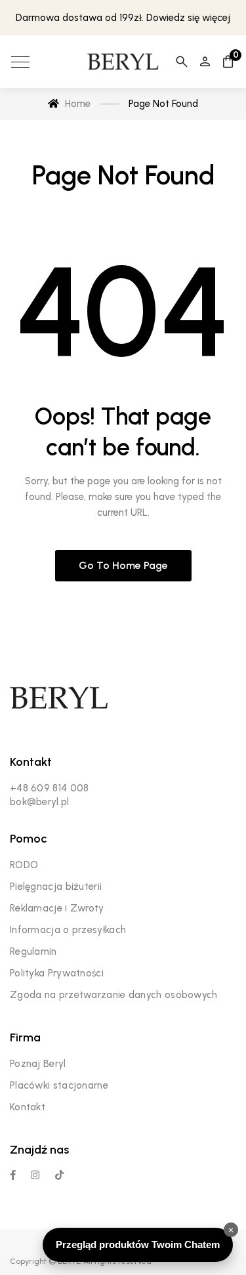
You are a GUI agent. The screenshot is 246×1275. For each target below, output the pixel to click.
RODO (24, 865)
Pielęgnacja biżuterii (56, 886)
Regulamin (33, 951)
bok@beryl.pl (40, 802)
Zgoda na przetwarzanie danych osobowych (114, 995)
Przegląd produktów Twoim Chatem (138, 1244)
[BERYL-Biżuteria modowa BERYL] (123, 61)
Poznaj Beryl (38, 1064)
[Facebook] (13, 1175)
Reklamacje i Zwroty (57, 908)
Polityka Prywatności (57, 973)
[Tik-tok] (59, 1175)
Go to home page (123, 565)
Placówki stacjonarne (59, 1085)
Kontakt (27, 1107)
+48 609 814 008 (49, 788)
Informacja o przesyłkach (68, 930)
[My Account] (205, 61)
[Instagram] (35, 1175)
